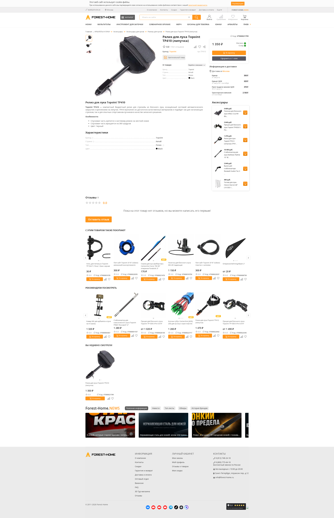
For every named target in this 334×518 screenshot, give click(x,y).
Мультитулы (104, 24)
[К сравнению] (105, 279)
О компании (152, 10)
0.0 (90, 275)
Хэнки (218, 24)
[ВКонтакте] (148, 507)
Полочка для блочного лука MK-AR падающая (179, 263)
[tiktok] (176, 507)
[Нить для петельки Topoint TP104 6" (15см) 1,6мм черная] (99, 247)
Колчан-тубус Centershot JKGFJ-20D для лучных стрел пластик (180, 322)
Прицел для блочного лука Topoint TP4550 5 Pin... (232, 127)
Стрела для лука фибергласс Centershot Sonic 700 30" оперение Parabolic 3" (152, 266)
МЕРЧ (178, 24)
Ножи (88, 24)
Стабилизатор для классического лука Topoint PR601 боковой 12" (125, 322)
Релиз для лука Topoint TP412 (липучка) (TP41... (230, 141)
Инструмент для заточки (130, 24)
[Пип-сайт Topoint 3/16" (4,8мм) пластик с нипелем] (208, 247)
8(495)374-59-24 (94, 10)
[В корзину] (245, 113)
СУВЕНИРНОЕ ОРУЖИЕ (159, 24)
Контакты (164, 10)
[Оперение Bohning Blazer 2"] (235, 247)
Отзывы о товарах (180, 466)
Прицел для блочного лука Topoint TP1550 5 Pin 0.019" (233, 322)
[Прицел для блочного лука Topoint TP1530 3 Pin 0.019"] (153, 305)
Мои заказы (177, 458)
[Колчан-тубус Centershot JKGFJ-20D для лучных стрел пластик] (181, 305)
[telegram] (171, 507)
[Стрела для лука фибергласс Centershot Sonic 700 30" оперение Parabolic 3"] (153, 247)
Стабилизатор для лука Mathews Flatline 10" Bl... (232, 155)
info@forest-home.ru (225, 477)
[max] (186, 507)
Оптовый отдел (142, 479)
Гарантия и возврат (188, 10)
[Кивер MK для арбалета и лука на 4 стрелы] (99, 305)
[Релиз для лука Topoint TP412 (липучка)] (208, 304)
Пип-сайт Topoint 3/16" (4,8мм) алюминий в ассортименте (126, 263)
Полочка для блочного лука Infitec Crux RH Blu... (232, 113)
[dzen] (181, 507)
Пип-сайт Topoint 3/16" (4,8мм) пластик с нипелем (207, 263)
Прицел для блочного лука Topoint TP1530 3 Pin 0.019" (152, 322)
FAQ (136, 487)
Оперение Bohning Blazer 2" (234, 264)
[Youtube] (153, 507)
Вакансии (139, 483)
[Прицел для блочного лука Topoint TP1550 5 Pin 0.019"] (235, 305)
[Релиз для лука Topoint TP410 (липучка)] (100, 364)
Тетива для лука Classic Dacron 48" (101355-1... (231, 185)
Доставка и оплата (206, 10)
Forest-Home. (102, 408)
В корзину (230, 53)
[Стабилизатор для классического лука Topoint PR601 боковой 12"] (126, 304)
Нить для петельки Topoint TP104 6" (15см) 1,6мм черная (98, 265)
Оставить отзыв (98, 219)
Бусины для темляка (198, 24)
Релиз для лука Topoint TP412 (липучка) (207, 321)
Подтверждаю (237, 3)
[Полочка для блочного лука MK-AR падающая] (181, 247)
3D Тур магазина (142, 491)
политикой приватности (197, 5)
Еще (218, 10)
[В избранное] (109, 279)
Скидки (174, 10)
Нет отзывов (177, 46)
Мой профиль (178, 462)
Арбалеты (233, 24)
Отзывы (138, 495)
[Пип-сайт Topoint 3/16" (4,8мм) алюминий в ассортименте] (126, 247)
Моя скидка (177, 470)
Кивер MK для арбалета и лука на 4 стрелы (98, 322)
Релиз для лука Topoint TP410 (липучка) (97, 384)
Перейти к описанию (196, 65)
